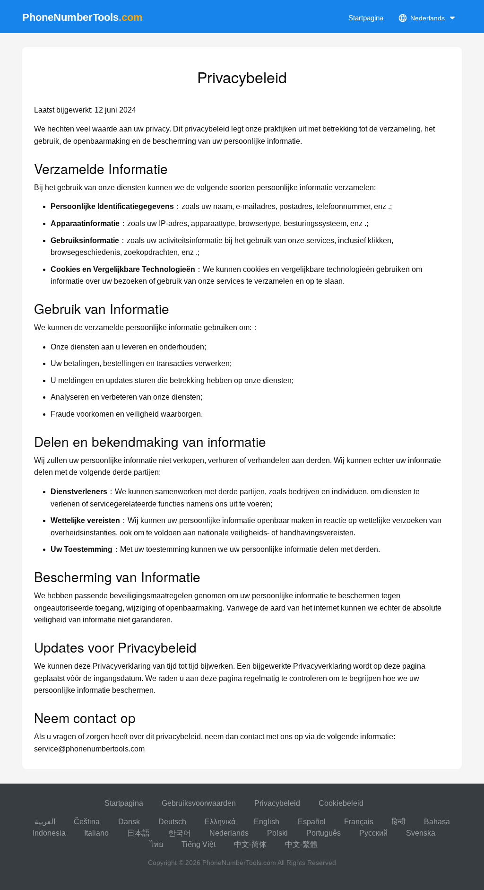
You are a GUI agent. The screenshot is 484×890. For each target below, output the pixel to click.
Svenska (420, 833)
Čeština (87, 822)
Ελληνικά (220, 822)
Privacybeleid (277, 803)
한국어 (179, 833)
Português (323, 833)
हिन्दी (399, 822)
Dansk (129, 822)
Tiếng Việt (199, 844)
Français (358, 822)
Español (312, 822)
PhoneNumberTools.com (239, 862)
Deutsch (172, 822)
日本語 (138, 833)
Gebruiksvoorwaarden (199, 803)
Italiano (96, 833)
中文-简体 (250, 844)
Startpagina (365, 18)
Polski (277, 833)
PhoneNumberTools (82, 17)
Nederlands (229, 833)
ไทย (156, 844)
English (266, 822)
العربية (45, 822)
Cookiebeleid (341, 803)
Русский (373, 833)
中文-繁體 (301, 844)
